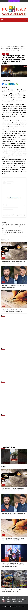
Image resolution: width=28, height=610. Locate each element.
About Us (23, 599)
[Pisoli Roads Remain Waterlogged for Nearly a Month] (14, 456)
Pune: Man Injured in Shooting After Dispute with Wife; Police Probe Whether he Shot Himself (13, 262)
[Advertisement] (14, 33)
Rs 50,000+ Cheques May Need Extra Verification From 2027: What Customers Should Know (13, 310)
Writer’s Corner (20, 597)
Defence (13, 597)
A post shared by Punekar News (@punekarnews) (14, 215)
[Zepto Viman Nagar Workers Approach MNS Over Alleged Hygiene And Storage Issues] (14, 579)
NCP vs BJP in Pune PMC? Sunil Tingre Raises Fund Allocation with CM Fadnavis (13, 286)
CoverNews (20, 606)
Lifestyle (4, 599)
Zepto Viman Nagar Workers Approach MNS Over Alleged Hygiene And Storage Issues (13, 590)
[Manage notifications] (3, 601)
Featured (9, 599)
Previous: (13, 224)
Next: (13, 231)
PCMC (4, 53)
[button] (2, 20)
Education (4, 559)
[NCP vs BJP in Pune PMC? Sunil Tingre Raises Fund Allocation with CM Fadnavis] (14, 275)
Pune (7, 53)
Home (4, 597)
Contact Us (8, 601)
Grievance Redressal (17, 601)
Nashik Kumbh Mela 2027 (14, 1)
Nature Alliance (16, 599)
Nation (8, 597)
